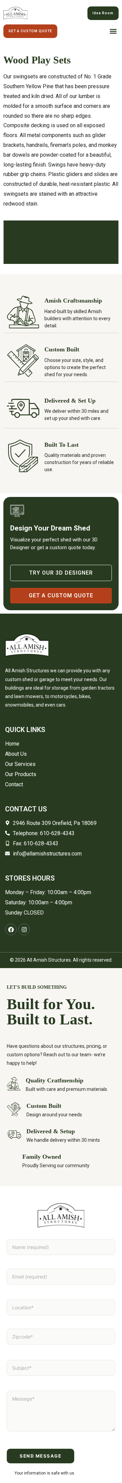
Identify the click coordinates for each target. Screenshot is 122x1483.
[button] (113, 31)
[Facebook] (11, 929)
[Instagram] (24, 929)
